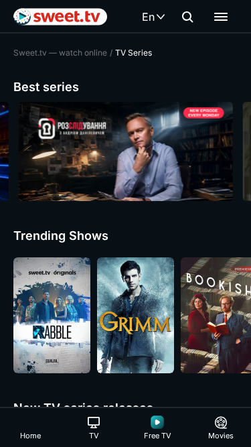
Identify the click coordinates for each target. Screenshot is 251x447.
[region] (125, 151)
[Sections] (221, 17)
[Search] (187, 17)
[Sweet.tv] (60, 16)
